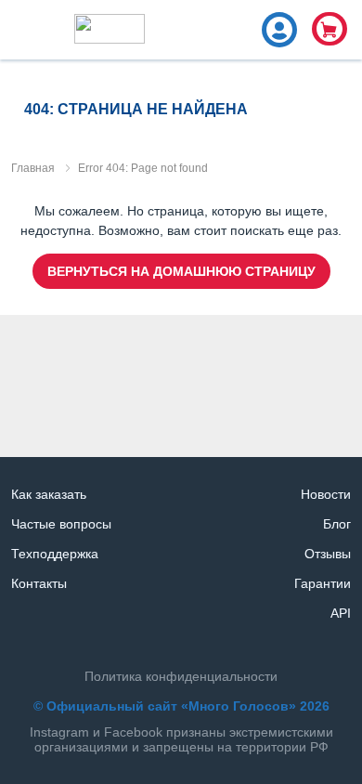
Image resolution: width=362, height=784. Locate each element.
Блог (337, 523)
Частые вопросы (61, 523)
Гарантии (322, 583)
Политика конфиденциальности (181, 676)
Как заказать (48, 494)
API (340, 613)
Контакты (39, 583)
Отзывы (327, 553)
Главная (33, 168)
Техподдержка (54, 553)
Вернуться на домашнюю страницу (181, 271)
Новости (326, 494)
